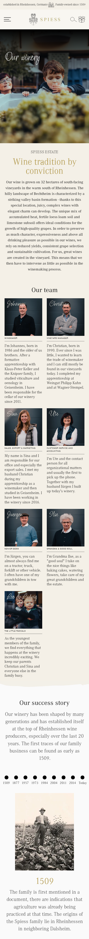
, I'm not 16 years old (44, 86)
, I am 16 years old (44, 75)
